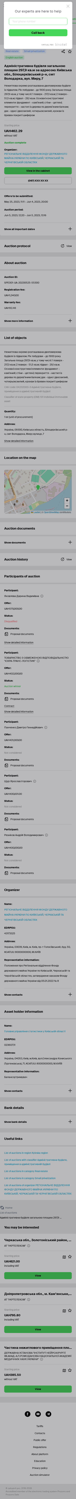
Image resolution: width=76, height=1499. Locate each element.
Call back (38, 33)
